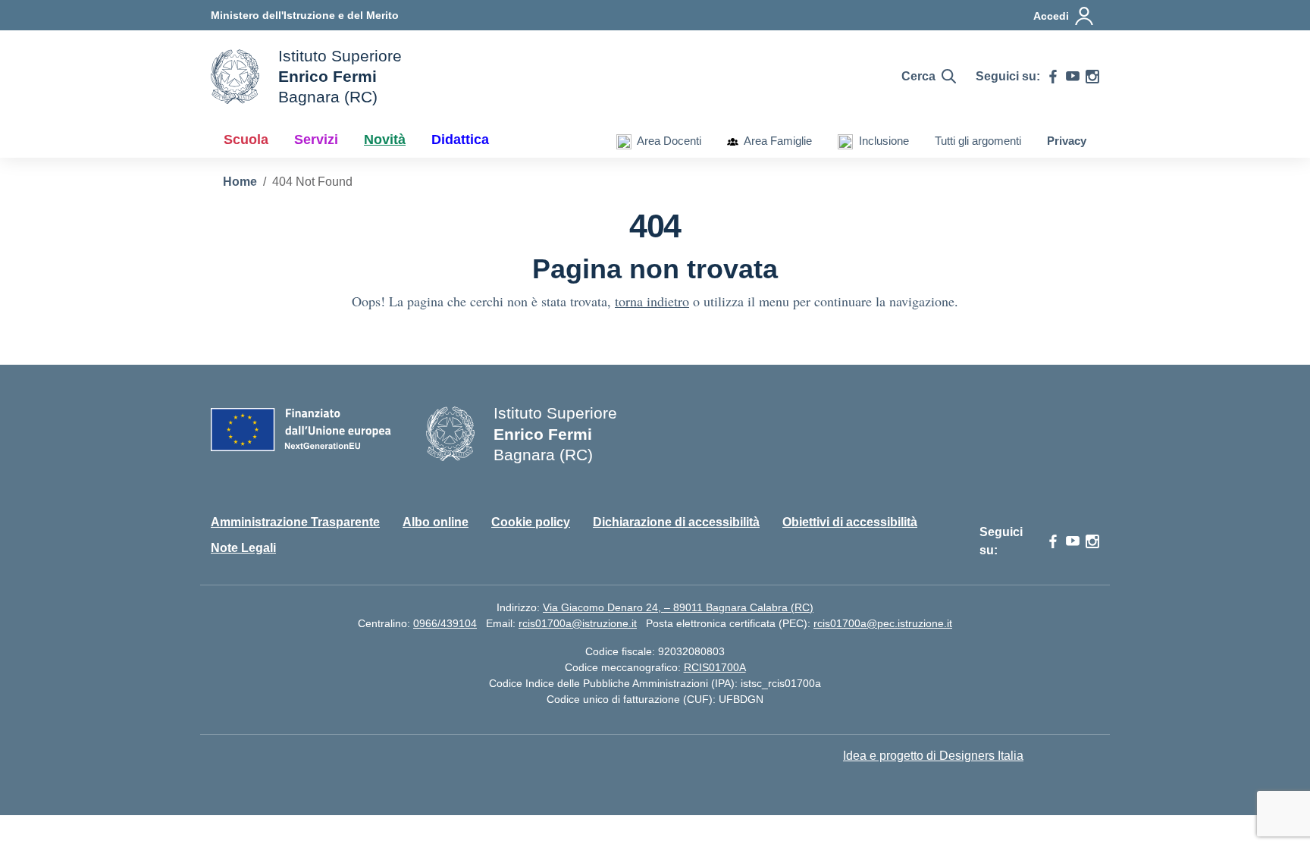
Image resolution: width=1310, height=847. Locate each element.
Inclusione (881, 140)
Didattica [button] (460, 139)
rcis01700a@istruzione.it (578, 623)
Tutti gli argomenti (978, 140)
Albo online (436, 522)
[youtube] (1073, 76)
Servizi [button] (316, 139)
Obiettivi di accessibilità (849, 522)
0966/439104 (445, 623)
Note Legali (243, 547)
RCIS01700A (715, 667)
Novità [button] (385, 139)
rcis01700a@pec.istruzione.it (882, 623)
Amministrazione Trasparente (295, 522)
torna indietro (652, 301)
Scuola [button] (246, 139)
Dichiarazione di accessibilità (676, 522)
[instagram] (1092, 76)
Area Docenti (666, 140)
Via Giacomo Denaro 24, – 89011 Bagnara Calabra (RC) (678, 607)
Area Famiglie (775, 140)
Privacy (1066, 140)
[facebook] (1053, 76)
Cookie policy (530, 522)
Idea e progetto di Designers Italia (933, 755)
